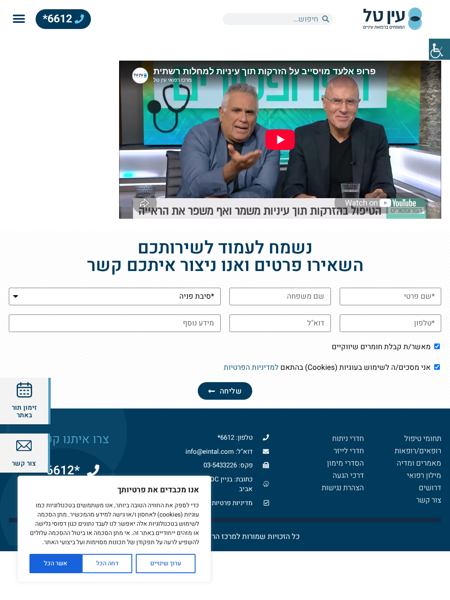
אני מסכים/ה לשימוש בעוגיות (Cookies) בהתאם (327, 367)
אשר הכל (55, 563)
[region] (114, 529)
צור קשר (428, 500)
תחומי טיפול (422, 438)
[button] (19, 19)
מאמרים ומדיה (419, 463)
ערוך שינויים (165, 563)
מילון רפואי (424, 475)
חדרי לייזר (349, 450)
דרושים (430, 487)
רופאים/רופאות (418, 450)
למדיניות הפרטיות (251, 367)
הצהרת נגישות (343, 487)
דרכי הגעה (348, 475)
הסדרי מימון (345, 463)
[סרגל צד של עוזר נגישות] (439, 49)
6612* (59, 18)
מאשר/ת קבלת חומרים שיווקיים (381, 346)
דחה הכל (107, 563)
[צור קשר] (24, 445)
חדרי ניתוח (348, 438)
